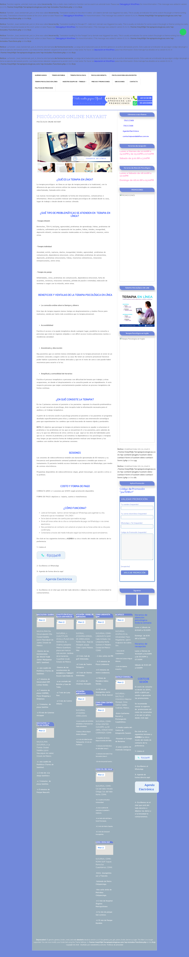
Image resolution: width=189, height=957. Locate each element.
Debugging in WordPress (130, 4)
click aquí (144, 718)
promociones (143, 709)
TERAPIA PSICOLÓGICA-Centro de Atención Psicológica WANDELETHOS (51, 101)
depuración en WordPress (104, 50)
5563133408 (129, 120)
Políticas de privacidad (115, 945)
